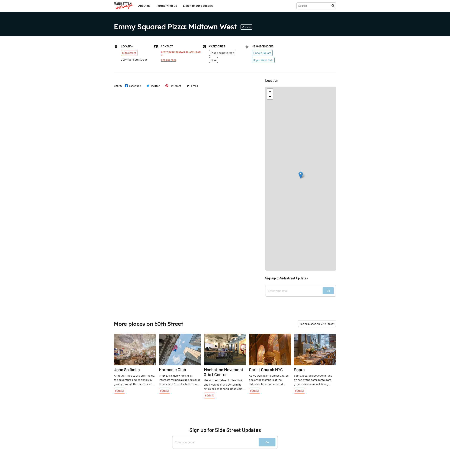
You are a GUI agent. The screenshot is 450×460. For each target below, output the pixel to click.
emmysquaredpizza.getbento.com (181, 53)
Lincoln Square (262, 52)
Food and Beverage (222, 52)
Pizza (213, 60)
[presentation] (314, 6)
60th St (119, 390)
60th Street (129, 52)
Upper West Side (263, 60)
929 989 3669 (168, 60)
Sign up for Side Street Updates (225, 430)
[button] (300, 175)
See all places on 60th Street (317, 323)
